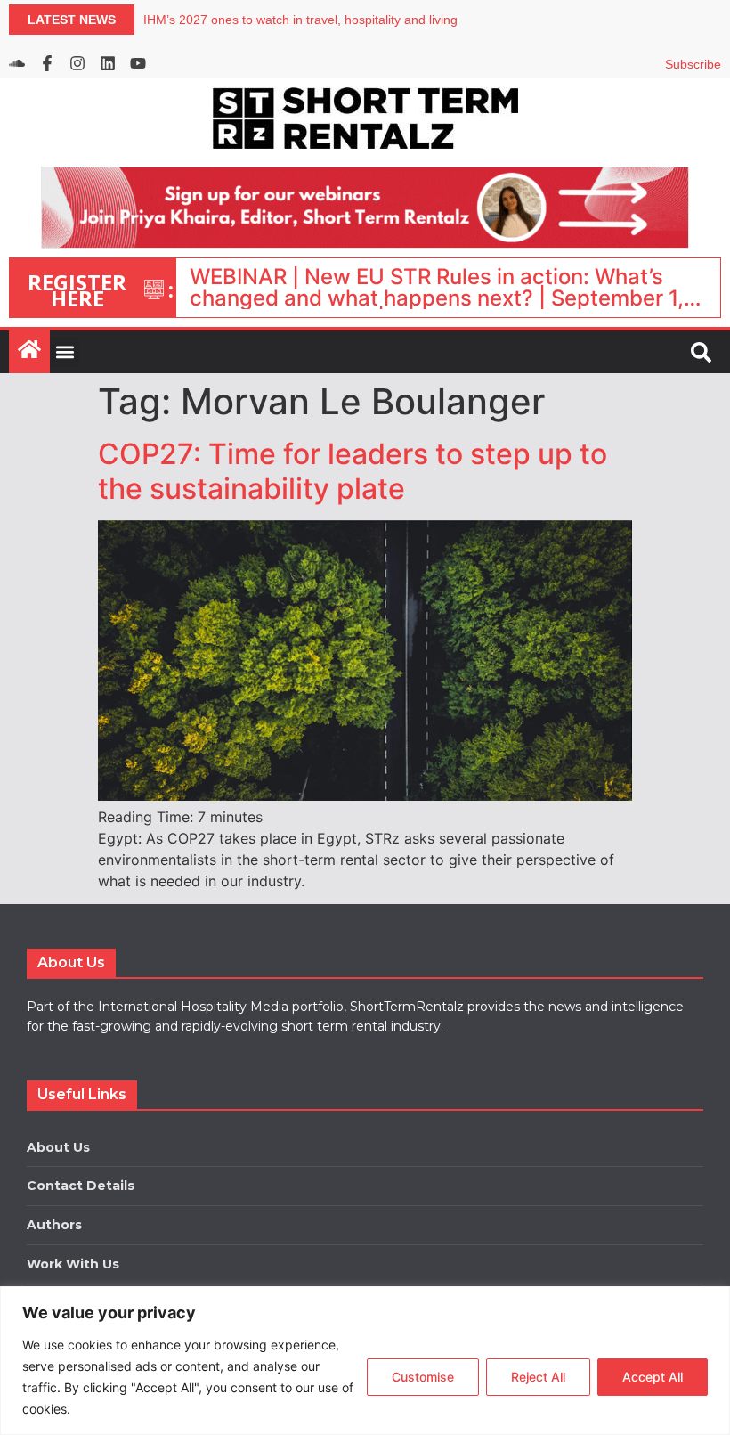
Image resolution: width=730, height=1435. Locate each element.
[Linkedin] (108, 63)
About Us (58, 1147)
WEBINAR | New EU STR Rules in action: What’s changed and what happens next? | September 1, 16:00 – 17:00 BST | (437, 287)
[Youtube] (138, 63)
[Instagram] (77, 63)
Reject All (538, 1376)
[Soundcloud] (17, 63)
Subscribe (693, 64)
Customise (423, 1376)
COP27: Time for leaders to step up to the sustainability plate (352, 470)
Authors (54, 1225)
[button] (64, 352)
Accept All (652, 1376)
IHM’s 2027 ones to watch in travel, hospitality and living (300, 19)
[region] (365, 1360)
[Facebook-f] (47, 63)
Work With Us (73, 1264)
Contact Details (80, 1186)
